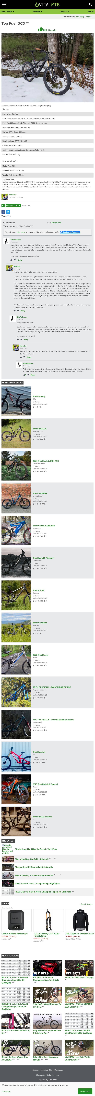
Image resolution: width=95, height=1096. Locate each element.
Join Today (80, 17)
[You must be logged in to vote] (11, 260)
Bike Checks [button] (6, 12)
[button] (3, 212)
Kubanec (36, 593)
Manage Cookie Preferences (47, 1075)
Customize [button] (6, 1091)
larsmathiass (37, 496)
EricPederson (16, 240)
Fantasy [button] (36, 12)
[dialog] (47, 1089)
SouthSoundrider (39, 464)
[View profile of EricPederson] (6, 241)
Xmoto (35, 787)
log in (23, 232)
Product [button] (64, 12)
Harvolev (12, 195)
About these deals (7, 908)
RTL (34, 399)
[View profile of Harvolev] (4, 197)
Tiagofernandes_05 (39, 690)
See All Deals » (87, 904)
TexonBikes (37, 561)
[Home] (47, 4)
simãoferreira (37, 528)
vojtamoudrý (37, 722)
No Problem (85, 1091)
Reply (20, 260)
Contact (35, 1070)
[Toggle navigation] (4, 4)
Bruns (35, 658)
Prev (4, 205)
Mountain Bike (46, 1070)
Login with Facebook (71, 232)
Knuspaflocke (38, 431)
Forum (91, 12)
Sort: (49, 223)
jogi (34, 819)
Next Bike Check (12, 205)
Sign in (89, 17)
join (18, 232)
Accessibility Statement (48, 1080)
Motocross (58, 1070)
